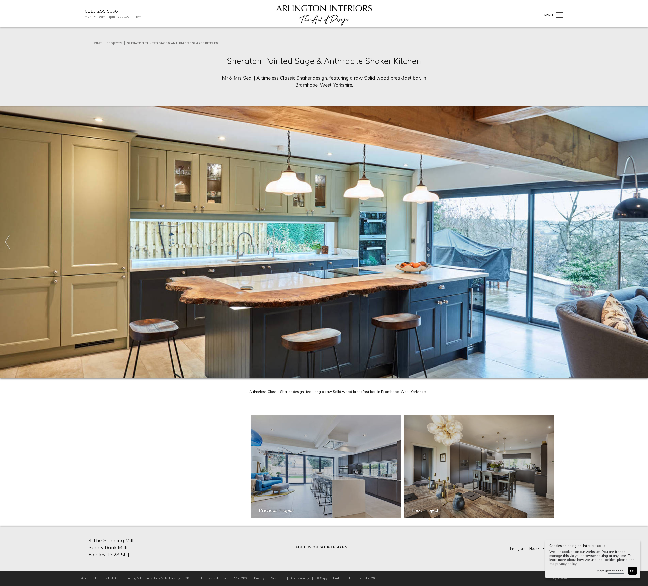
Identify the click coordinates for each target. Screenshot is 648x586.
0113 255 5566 (101, 11)
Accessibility (299, 578)
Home (97, 43)
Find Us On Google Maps (321, 547)
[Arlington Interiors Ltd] (324, 15)
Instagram (518, 548)
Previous (7, 242)
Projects (114, 43)
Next (641, 242)
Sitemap (277, 578)
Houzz (534, 548)
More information (610, 571)
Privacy (259, 578)
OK (632, 571)
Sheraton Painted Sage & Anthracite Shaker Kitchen (172, 43)
